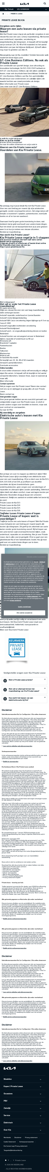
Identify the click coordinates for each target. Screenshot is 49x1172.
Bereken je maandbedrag (10, 232)
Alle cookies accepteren (24, 613)
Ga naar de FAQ (6, 410)
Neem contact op (7, 394)
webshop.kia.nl (10, 564)
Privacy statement (31, 1137)
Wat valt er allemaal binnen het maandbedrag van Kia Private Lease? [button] (24, 690)
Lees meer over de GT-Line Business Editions (18, 86)
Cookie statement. (32, 596)
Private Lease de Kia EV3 (10, 503)
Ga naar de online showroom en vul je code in (18, 144)
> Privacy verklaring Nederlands (12, 876)
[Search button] (45, 3)
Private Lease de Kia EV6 (10, 510)
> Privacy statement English (11, 877)
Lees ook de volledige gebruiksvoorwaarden (17, 746)
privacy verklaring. (15, 600)
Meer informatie (6, 381)
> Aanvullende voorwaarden (11, 869)
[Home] (6, 1160)
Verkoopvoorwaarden (26, 1142)
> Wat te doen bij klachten (10, 874)
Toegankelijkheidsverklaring (13, 1150)
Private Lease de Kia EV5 (10, 508)
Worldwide (7, 1137)
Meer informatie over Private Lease (14, 84)
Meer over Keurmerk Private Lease (14, 630)
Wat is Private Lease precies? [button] (21, 680)
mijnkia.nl (42, 562)
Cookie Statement (10, 1142)
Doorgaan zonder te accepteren (36, 556)
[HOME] (3, 13)
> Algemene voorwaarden (10, 868)
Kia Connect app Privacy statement (15, 1146)
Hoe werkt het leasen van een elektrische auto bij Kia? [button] (21, 699)
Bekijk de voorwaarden (10, 761)
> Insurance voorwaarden (10, 871)
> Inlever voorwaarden (9, 873)
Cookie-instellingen (24, 606)
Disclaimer (17, 1137)
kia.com (36, 562)
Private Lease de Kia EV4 (10, 505)
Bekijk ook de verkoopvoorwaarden (14, 918)
